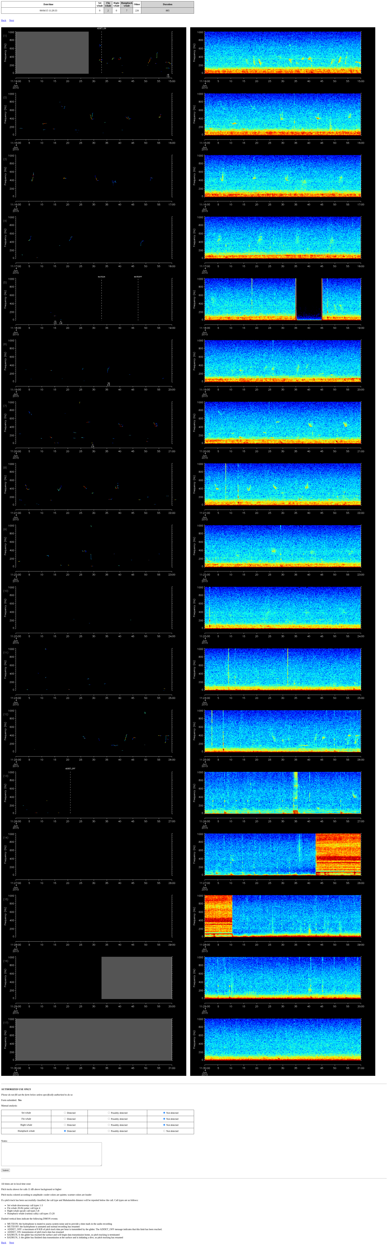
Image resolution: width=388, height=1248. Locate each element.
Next (11, 20)
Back (3, 20)
